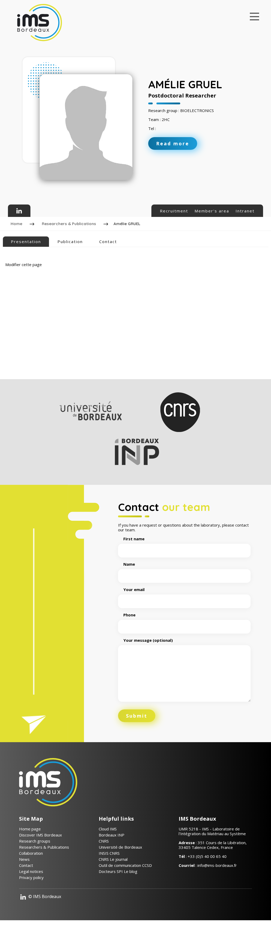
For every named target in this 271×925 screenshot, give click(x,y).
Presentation (26, 241)
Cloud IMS (108, 828)
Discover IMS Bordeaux (40, 835)
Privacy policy (31, 877)
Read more (172, 143)
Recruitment (174, 210)
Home (16, 223)
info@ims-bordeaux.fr (217, 865)
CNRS (104, 841)
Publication (70, 241)
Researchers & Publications (69, 223)
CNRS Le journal (113, 859)
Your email (133, 589)
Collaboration (31, 853)
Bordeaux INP (111, 835)
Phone (129, 614)
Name (129, 564)
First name (133, 538)
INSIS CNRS (109, 853)
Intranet (245, 210)
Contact (108, 241)
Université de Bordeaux (120, 847)
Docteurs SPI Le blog (118, 871)
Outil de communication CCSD (125, 865)
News (24, 859)
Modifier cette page (23, 264)
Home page (30, 828)
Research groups (34, 841)
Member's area (212, 210)
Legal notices (31, 871)
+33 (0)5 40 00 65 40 (207, 856)
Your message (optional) (148, 640)
